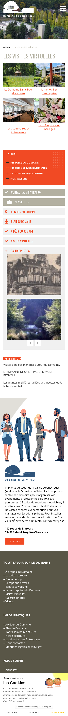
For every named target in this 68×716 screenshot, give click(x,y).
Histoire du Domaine (24, 162)
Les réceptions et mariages (49, 127)
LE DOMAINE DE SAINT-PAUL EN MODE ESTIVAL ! (28, 373)
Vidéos (9, 601)
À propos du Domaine (19, 572)
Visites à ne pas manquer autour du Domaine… (32, 365)
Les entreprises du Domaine (22, 590)
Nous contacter (15, 643)
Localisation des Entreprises (22, 639)
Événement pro (14, 579)
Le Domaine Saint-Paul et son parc (18, 91)
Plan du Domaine (21, 221)
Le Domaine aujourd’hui (26, 173)
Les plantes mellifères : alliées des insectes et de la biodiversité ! (32, 384)
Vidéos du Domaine (22, 231)
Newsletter (22, 202)
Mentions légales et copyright (23, 647)
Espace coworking (16, 586)
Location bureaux (16, 575)
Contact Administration (26, 192)
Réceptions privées (17, 583)
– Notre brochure (14, 636)
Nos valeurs (18, 178)
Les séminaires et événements (18, 130)
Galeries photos (15, 598)
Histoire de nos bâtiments (28, 167)
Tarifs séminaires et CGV (20, 632)
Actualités (11, 670)
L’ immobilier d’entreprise (49, 91)
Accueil (6, 46)
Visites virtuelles (22, 241)
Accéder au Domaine (23, 212)
